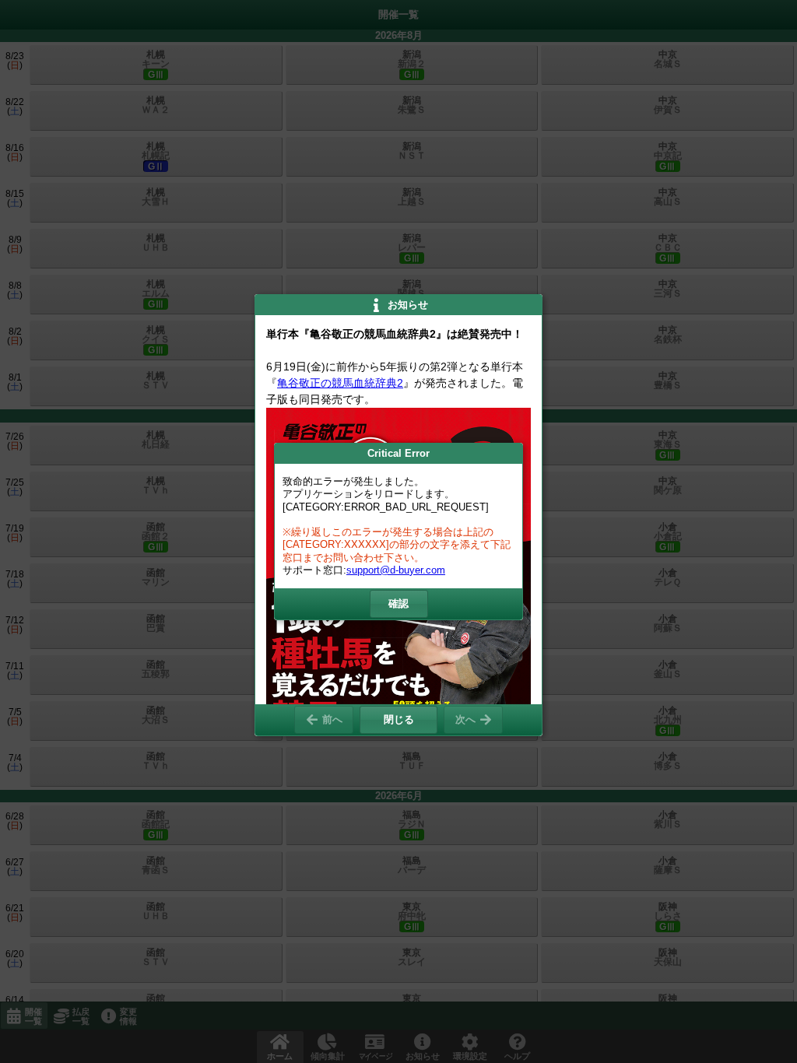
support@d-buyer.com (395, 570)
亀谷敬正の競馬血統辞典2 (340, 383)
